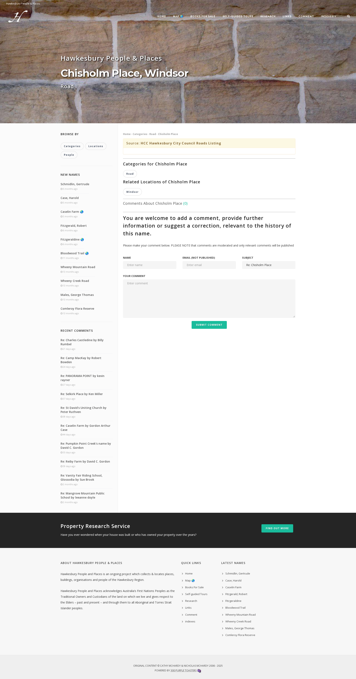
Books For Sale (202, 16)
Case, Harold (70, 198)
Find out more (277, 528)
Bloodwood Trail (235, 607)
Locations (95, 146)
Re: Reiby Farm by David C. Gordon (85, 461)
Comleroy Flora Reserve (77, 308)
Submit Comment (209, 325)
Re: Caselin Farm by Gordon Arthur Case (85, 428)
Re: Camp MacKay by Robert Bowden (81, 360)
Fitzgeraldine (233, 601)
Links (287, 16)
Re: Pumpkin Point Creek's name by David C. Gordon (86, 446)
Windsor (132, 192)
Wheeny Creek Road (75, 281)
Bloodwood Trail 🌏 (75, 253)
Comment (306, 16)
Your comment (134, 276)
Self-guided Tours (237, 16)
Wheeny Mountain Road (78, 267)
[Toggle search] (348, 16)
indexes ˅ (328, 16)
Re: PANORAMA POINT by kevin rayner (82, 378)
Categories (140, 134)
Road (152, 134)
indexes (190, 621)
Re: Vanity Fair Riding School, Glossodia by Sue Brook (81, 477)
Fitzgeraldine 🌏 (72, 239)
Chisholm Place (168, 134)
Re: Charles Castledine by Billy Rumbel (82, 342)
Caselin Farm (233, 587)
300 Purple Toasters (184, 670)
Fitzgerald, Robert (74, 226)
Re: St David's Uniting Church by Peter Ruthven (84, 410)
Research (268, 16)
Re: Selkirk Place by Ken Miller (82, 394)
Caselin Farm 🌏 (72, 212)
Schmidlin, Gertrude (75, 184)
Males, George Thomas (77, 295)
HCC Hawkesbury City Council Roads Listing (181, 143)
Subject (247, 257)
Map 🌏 (178, 16)
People (69, 155)
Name (127, 257)
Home (161, 16)
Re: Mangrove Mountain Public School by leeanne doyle (82, 495)
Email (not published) (199, 257)
